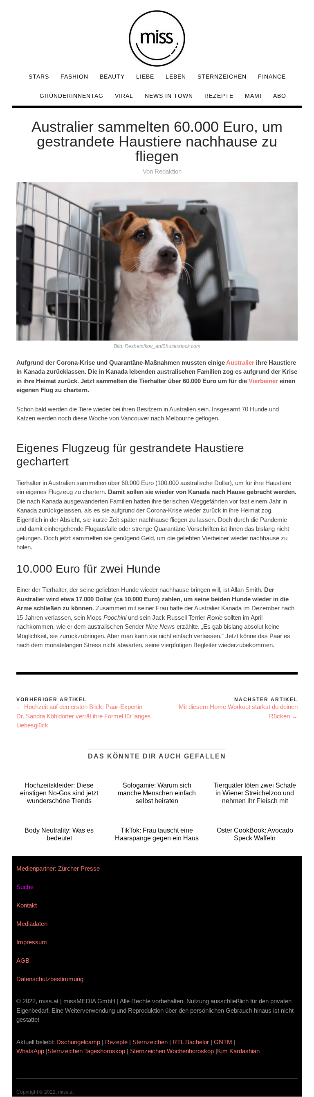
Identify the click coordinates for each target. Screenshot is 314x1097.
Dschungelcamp (78, 1041)
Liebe (145, 76)
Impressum (31, 942)
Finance (272, 76)
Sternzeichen (222, 76)
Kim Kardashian (239, 1050)
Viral (124, 96)
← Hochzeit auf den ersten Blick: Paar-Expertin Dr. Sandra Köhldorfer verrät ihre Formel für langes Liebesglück (83, 716)
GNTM (223, 1041)
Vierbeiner (263, 380)
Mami (253, 96)
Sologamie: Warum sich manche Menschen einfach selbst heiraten (157, 793)
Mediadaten (31, 923)
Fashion (74, 76)
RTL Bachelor (191, 1041)
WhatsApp (30, 1050)
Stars (39, 76)
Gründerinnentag (71, 96)
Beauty (112, 76)
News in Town (169, 96)
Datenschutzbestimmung (49, 978)
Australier (240, 362)
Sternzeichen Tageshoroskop (86, 1050)
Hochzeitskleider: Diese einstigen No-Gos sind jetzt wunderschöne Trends (59, 793)
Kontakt (26, 905)
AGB (22, 960)
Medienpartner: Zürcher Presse (58, 868)
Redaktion (168, 171)
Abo (279, 96)
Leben (176, 76)
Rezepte (218, 96)
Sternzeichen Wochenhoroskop (172, 1050)
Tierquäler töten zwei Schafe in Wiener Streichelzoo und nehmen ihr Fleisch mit (254, 793)
